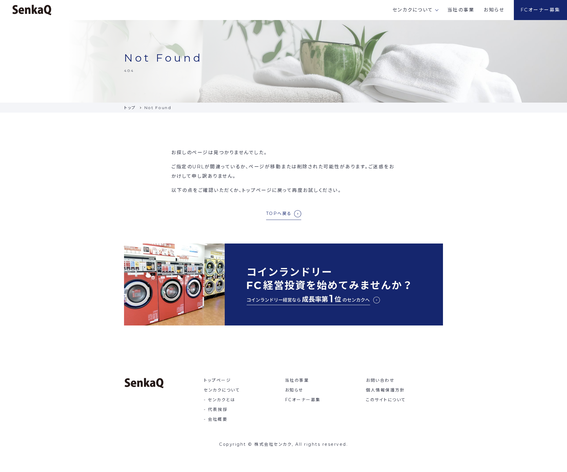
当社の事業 (461, 10)
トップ (130, 107)
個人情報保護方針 (385, 390)
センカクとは (221, 399)
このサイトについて (386, 399)
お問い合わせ (380, 380)
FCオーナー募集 (541, 10)
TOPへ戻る (279, 213)
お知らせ (494, 10)
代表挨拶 (217, 409)
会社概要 (217, 419)
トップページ (217, 380)
